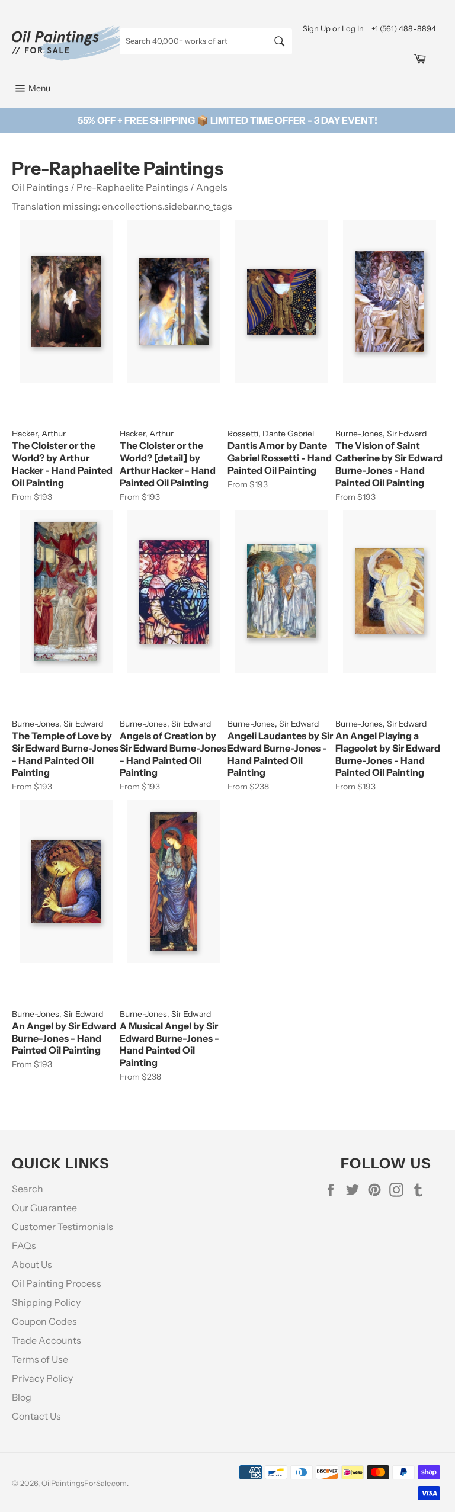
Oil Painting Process (56, 1283)
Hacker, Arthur (39, 433)
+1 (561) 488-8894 (403, 28)
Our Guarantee (44, 1208)
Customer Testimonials (62, 1226)
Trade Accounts (46, 1340)
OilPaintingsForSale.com (84, 1483)
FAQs (24, 1245)
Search (27, 1189)
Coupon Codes (44, 1321)
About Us (32, 1264)
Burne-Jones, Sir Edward (381, 433)
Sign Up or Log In (333, 28)
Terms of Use (40, 1359)
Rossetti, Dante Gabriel (271, 433)
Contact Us (36, 1416)
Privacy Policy (42, 1378)
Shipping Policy (46, 1302)
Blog (21, 1397)
